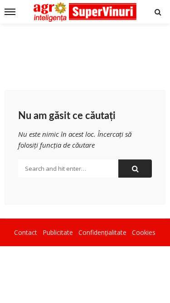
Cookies (143, 232)
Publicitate (58, 232)
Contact (25, 232)
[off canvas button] (10, 12)
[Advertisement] (85, 51)
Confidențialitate (102, 232)
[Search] (157, 12)
